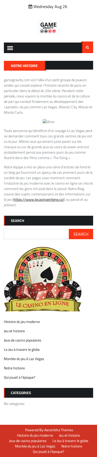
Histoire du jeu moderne (22, 321)
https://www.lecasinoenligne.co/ (38, 199)
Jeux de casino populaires (22, 340)
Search (87, 47)
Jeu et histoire (14, 331)
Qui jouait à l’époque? (19, 377)
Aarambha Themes (58, 430)
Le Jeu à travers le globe (22, 349)
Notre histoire (14, 368)
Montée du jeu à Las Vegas (24, 358)
